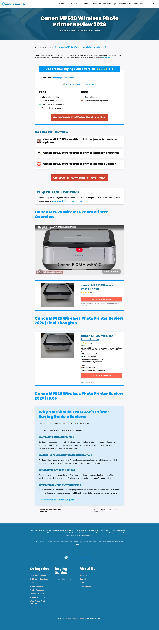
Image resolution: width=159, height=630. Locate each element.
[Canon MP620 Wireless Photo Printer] (57, 295)
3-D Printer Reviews (38, 575)
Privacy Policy (85, 586)
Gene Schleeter (95, 30)
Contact (152, 3)
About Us (83, 575)
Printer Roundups (37, 590)
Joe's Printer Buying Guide (75, 618)
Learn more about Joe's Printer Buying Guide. (57, 500)
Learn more (106, 57)
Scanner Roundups (37, 597)
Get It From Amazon (101, 299)
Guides (32, 583)
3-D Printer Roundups (39, 579)
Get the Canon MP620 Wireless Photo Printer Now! (79, 117)
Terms (82, 583)
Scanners (74, 3)
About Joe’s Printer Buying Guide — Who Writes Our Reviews (118, 3)
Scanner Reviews (37, 594)
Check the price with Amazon (64, 78)
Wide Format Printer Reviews (38, 602)
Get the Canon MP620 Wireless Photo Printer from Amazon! (80, 47)
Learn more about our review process (67, 201)
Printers (62, 3)
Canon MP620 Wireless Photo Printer (97, 287)
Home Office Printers (63, 579)
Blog (86, 3)
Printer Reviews (36, 586)
